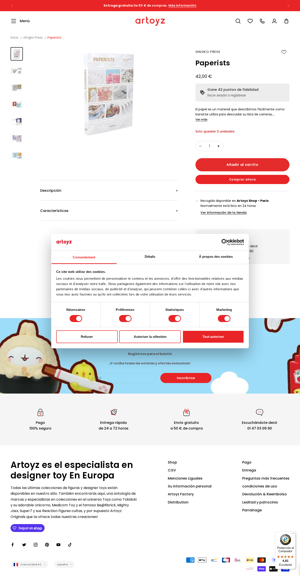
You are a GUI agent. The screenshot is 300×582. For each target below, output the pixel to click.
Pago (246, 462)
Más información (182, 5)
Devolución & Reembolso (264, 494)
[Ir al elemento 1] (17, 54)
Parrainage (252, 510)
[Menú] (293, 534)
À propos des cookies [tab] (216, 256)
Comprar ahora (242, 179)
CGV (172, 470)
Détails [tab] (150, 256)
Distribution (178, 502)
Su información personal (189, 486)
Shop (172, 462)
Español (62, 564)
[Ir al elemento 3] (17, 88)
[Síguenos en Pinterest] (47, 545)
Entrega (249, 470)
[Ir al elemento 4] (17, 104)
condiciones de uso (259, 486)
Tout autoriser (213, 336)
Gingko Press (33, 37)
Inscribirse (186, 378)
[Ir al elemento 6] (17, 138)
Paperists (54, 37)
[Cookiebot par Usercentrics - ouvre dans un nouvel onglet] (225, 242)
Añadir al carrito (242, 164)
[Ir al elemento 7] (17, 155)
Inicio (14, 37)
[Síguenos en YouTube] (58, 545)
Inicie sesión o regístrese (226, 95)
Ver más (201, 119)
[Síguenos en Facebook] (13, 545)
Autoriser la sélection (150, 336)
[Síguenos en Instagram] (35, 545)
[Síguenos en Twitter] (24, 545)
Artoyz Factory (181, 494)
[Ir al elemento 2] (17, 70)
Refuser (87, 336)
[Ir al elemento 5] (17, 121)
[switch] (125, 318)
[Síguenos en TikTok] (70, 545)
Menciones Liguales (185, 478)
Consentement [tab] (84, 257)
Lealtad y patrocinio (260, 502)
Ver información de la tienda (224, 212)
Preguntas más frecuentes (265, 478)
